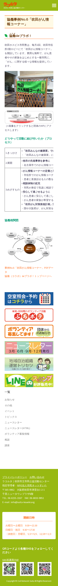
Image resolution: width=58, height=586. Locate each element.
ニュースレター (13, 422)
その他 (8, 405)
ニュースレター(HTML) (17, 428)
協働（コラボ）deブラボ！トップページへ (28, 276)
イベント (10, 411)
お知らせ (10, 399)
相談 (7, 439)
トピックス (11, 416)
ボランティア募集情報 (17, 433)
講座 (7, 445)
